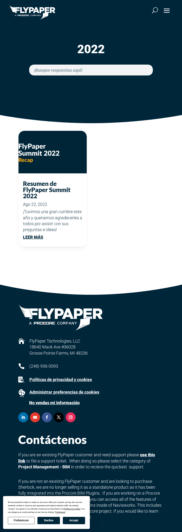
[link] (32, 12)
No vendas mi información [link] (54, 402)
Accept (73, 520)
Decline (48, 520)
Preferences (21, 520)
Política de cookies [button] (72, 509)
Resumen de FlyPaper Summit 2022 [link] (46, 190)
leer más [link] (33, 237)
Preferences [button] (60, 512)
